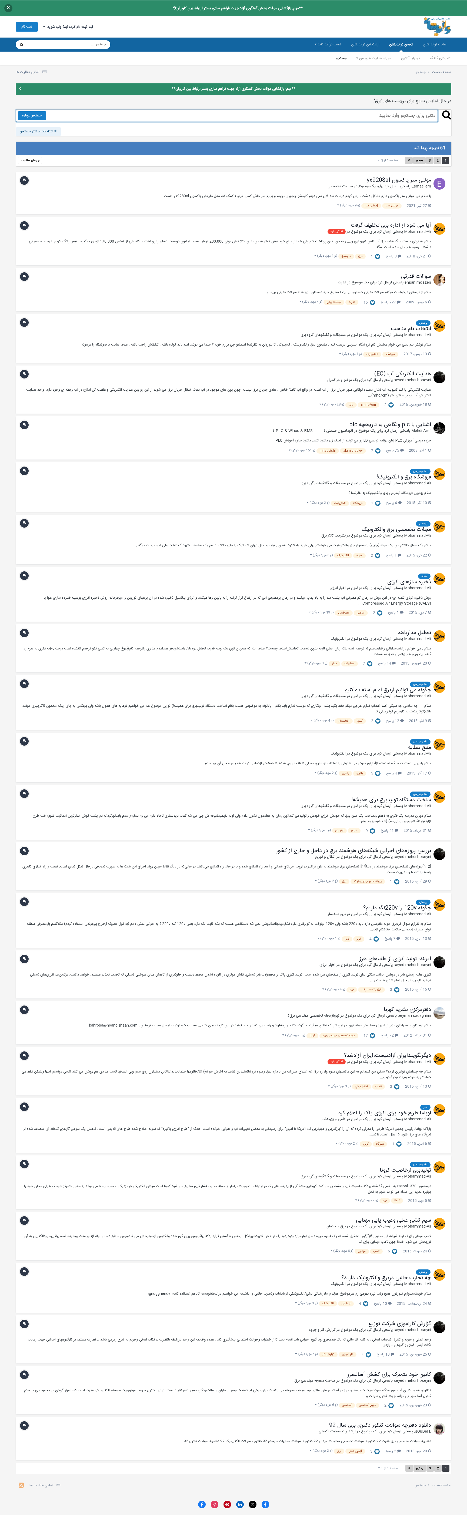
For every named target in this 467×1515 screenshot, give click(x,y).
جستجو (341, 58)
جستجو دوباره (32, 116)
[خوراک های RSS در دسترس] (21, 1486)
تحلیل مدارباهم (414, 633)
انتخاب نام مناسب (411, 329)
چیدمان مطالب (30, 160)
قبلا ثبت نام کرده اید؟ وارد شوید (69, 27)
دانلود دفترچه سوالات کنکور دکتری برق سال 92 (380, 1425)
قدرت (342, 282)
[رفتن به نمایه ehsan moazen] (439, 280)
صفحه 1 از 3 (389, 160)
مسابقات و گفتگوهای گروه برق (323, 335)
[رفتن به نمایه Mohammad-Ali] (439, 229)
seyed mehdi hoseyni (412, 380)
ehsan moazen (418, 282)
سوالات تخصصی (340, 186)
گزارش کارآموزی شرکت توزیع (399, 1324)
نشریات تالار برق (333, 535)
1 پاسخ (392, 555)
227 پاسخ (389, 302)
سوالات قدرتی (416, 276)
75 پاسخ (393, 451)
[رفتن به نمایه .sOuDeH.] (439, 1429)
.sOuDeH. (422, 1431)
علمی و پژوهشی (333, 1119)
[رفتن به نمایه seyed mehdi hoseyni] (439, 377)
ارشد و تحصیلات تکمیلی (337, 1431)
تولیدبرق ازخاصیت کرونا (405, 1170)
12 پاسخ (393, 721)
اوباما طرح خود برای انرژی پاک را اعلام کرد (384, 1113)
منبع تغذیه (419, 748)
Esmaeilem (421, 186)
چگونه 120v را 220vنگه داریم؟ (397, 908)
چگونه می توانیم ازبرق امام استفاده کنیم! (387, 690)
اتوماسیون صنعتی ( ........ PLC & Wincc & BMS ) (313, 431)
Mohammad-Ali (417, 232)
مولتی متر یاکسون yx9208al (399, 180)
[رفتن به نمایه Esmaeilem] (439, 184)
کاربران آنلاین (410, 58)
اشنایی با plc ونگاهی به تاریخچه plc (390, 425)
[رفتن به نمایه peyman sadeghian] (439, 1013)
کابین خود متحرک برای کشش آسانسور (389, 1375)
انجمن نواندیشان (401, 45)
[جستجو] (22, 44)
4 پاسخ (392, 503)
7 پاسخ (390, 939)
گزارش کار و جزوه (322, 1330)
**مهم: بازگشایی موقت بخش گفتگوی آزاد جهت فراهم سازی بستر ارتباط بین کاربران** (238, 8)
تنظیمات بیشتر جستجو (37, 132)
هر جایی (40, 44)
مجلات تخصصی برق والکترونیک (396, 530)
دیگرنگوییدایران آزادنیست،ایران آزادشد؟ (387, 1056)
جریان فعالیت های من (374, 58)
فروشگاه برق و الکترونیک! (403, 477)
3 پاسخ (392, 256)
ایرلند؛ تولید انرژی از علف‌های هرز (395, 959)
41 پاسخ (388, 831)
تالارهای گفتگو (440, 58)
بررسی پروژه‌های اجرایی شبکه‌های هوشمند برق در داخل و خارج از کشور (353, 851)
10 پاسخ (381, 1304)
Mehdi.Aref (421, 431)
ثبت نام (26, 27)
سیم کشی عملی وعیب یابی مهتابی (393, 1220)
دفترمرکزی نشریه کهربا (407, 1010)
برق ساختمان (336, 914)
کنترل (331, 380)
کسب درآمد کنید (328, 45)
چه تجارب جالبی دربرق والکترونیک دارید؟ (386, 1278)
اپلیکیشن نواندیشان (365, 45)
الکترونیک (338, 639)
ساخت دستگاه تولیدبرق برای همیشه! (391, 800)
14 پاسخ (385, 663)
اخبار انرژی (338, 588)
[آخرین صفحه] (409, 160)
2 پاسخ (391, 1451)
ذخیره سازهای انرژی (409, 582)
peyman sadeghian (414, 1016)
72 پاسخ (388, 1035)
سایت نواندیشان (434, 45)
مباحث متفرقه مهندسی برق (314, 1380)
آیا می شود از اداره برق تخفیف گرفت (391, 225)
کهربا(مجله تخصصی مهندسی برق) (313, 1016)
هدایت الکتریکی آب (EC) (402, 374)
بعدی (419, 160)
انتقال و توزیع (325, 857)
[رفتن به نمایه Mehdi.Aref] (439, 428)
